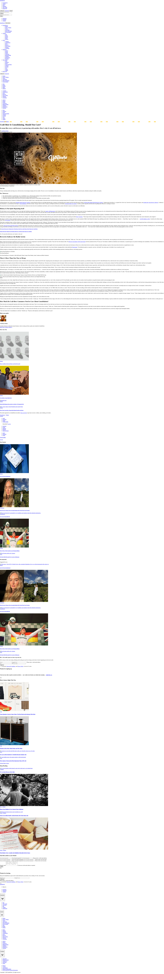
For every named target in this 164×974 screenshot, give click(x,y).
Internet (6, 39)
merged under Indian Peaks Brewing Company (93, 202)
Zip (13, 663)
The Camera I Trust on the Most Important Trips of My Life (13, 760)
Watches (7, 47)
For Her (6, 66)
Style (4, 5)
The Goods (5, 7)
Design (6, 36)
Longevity (7, 54)
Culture (4, 3)
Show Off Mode (8, 31)
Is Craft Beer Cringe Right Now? (6, 397)
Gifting (6, 70)
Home (6, 63)
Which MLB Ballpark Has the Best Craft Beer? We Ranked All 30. (12, 404)
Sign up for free (23, 412)
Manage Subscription (7, 969)
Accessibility (5, 967)
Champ (4, 907)
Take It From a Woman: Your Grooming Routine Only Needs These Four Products (15, 510)
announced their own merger (71, 203)
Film (6, 34)
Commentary (7, 42)
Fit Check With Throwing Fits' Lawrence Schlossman (9, 556)
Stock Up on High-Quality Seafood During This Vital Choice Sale (14, 815)
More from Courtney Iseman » (6, 327)
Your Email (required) (16, 858)
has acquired (7, 220)
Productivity (7, 57)
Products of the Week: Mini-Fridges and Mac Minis (11, 748)
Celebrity (7, 41)
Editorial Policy (6, 959)
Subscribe (7, 10)
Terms (4, 963)
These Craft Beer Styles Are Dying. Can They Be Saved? (10, 363)
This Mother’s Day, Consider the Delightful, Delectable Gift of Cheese (15, 852)
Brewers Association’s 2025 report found (77, 241)
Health (6, 53)
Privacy (4, 965)
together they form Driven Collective (150, 202)
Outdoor (7, 65)
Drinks (6, 26)
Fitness (6, 51)
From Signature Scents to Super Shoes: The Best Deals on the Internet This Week (17, 714)
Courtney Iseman (4, 130)
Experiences (5, 2)
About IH (4, 958)
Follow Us (2, 10)
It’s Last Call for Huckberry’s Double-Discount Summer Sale (13, 754)
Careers (4, 966)
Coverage (4, 905)
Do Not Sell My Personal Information (10, 970)
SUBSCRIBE (5, 421)
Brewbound (74, 247)
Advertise (4, 962)
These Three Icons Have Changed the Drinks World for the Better (12, 410)
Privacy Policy (20, 666)
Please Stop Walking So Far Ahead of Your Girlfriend (11, 809)
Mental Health (8, 55)
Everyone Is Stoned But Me (5, 516)
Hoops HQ (5, 8)
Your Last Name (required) (17, 860)
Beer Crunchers (79, 216)
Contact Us (5, 961)
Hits (3, 902)
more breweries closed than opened (11, 225)
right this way (49, 674)
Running (7, 58)
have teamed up (23, 203)
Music (6, 38)
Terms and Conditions (10, 666)
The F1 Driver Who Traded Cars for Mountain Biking (9, 550)
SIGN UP (2, 879)
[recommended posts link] (14, 710)
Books (6, 35)
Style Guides (7, 46)
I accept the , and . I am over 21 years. (17, 666)
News (6, 43)
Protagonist (5, 908)
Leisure (1, 416)
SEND (2, 866)
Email (13, 662)
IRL (3, 906)
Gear (1, 711)
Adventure (7, 29)
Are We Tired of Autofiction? (5, 476)
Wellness (4, 6)
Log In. (9, 424)
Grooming (7, 48)
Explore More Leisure (4, 763)
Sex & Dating (8, 32)
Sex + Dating (2, 806)
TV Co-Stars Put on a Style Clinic (7, 772)
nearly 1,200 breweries (50, 211)
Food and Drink (8, 64)
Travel (6, 28)
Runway (7, 44)
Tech (6, 68)
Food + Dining (8, 27)
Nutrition (7, 56)
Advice (6, 50)
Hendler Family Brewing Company (23, 202)
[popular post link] (14, 472)
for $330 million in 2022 (145, 218)
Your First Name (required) (17, 859)
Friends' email (3, 865)
